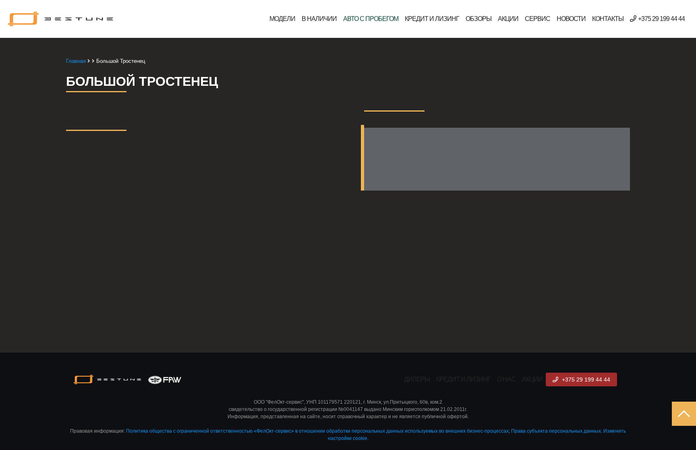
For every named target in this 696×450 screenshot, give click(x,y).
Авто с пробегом (370, 18)
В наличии (319, 18)
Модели (282, 18)
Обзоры (478, 18)
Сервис (537, 18)
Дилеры (417, 379)
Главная (76, 61)
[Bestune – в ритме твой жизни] (61, 19)
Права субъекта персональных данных (556, 431)
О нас (506, 379)
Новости (571, 18)
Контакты (608, 18)
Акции (508, 18)
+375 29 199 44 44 (661, 18)
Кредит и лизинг (432, 18)
